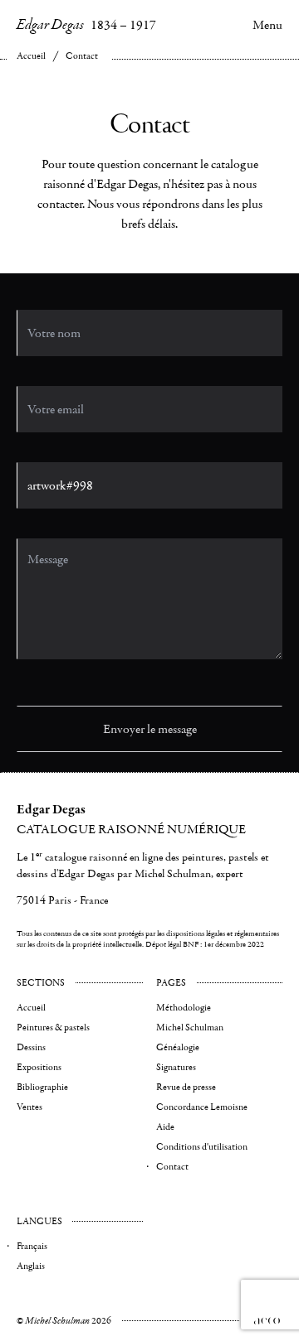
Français (32, 1246)
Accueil (31, 56)
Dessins (31, 1047)
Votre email (39, 356)
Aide (165, 1127)
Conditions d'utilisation (202, 1147)
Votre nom (37, 279)
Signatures (176, 1067)
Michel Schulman (189, 1027)
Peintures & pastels (53, 1027)
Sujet (27, 432)
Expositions (39, 1067)
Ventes (29, 1107)
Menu (267, 25)
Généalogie (177, 1047)
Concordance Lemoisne (202, 1107)
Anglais (31, 1266)
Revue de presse (186, 1087)
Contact (82, 56)
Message (33, 508)
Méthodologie (183, 1007)
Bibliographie (42, 1087)
